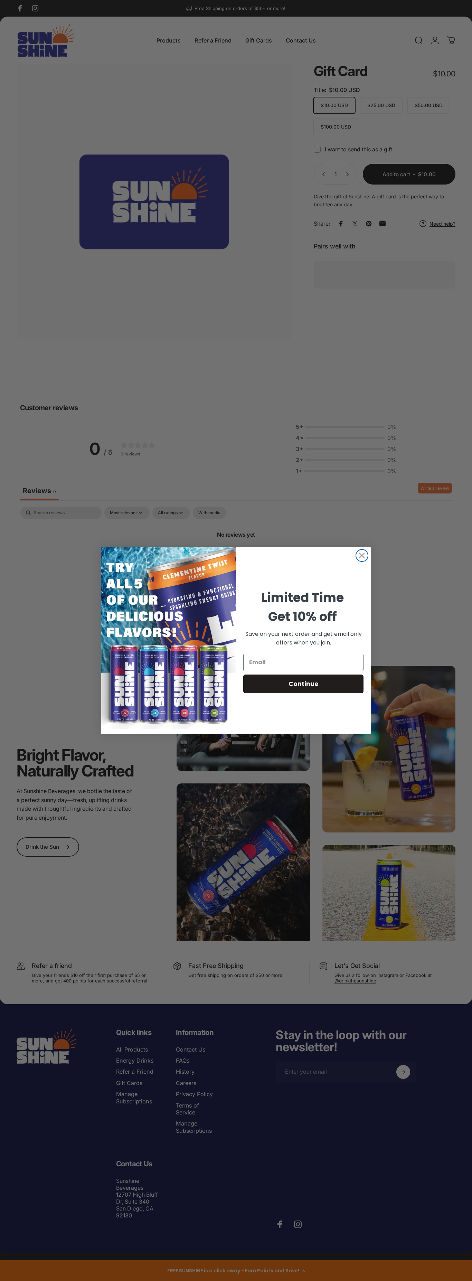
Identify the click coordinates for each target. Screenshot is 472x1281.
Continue (304, 683)
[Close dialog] (362, 555)
